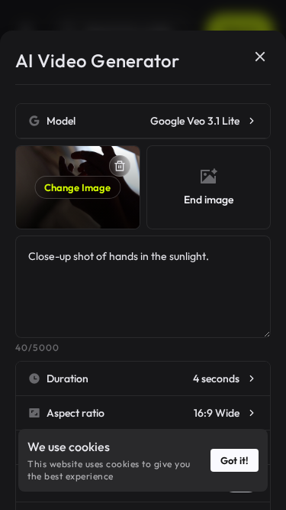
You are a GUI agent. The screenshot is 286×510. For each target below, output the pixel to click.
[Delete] (119, 166)
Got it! (234, 460)
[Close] (260, 56)
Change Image (77, 187)
